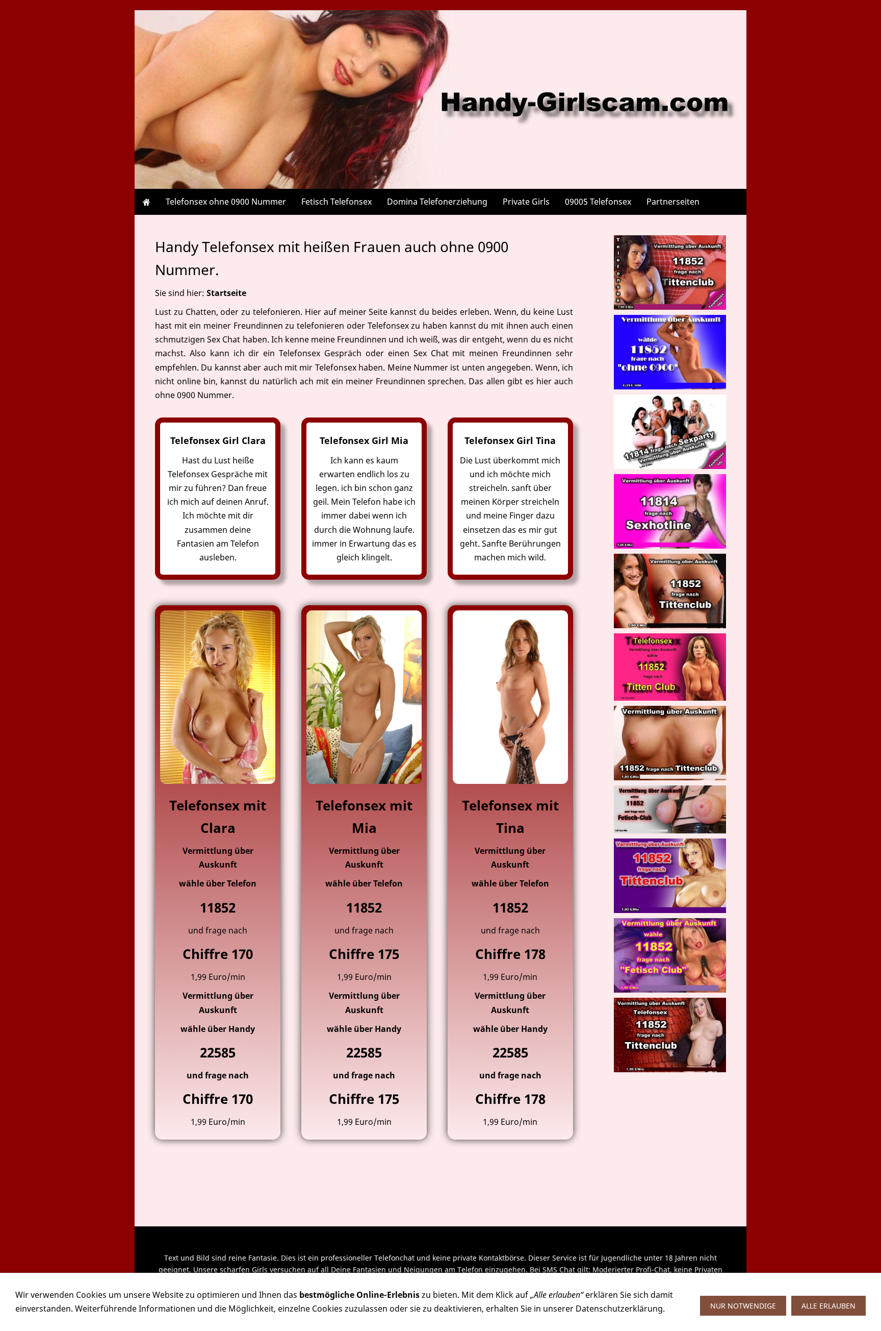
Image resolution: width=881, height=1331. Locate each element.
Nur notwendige (743, 1306)
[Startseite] (146, 202)
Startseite (226, 293)
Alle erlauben (828, 1306)
